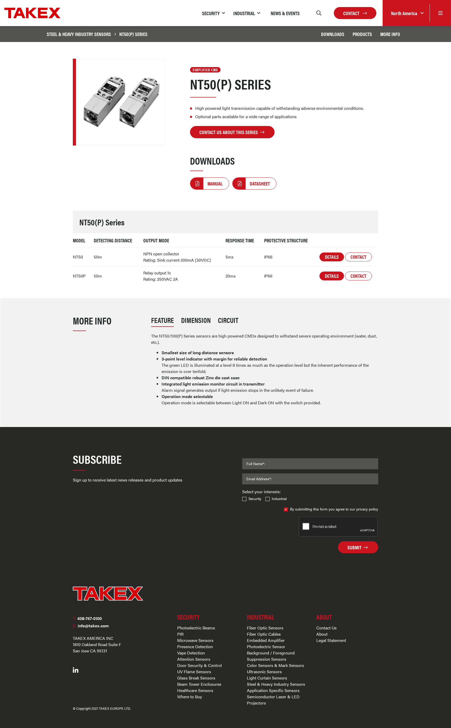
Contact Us (326, 628)
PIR (180, 634)
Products (362, 34)
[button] (213, 13)
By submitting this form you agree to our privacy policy (334, 509)
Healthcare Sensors (195, 690)
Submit (355, 547)
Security (254, 498)
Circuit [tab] (228, 320)
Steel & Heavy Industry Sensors (79, 34)
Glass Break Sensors (196, 678)
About (322, 634)
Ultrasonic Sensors (264, 672)
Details (332, 257)
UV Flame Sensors (194, 672)
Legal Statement (331, 640)
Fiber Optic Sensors (265, 628)
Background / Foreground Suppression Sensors (271, 656)
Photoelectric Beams (196, 628)
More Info (390, 34)
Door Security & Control (199, 665)
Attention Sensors (193, 659)
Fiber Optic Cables (264, 634)
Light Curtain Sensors (267, 678)
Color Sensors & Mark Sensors (275, 665)
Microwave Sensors (195, 640)
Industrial (279, 498)
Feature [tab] (162, 320)
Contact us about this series (229, 132)
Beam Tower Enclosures (199, 684)
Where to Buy (189, 697)
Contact (351, 13)
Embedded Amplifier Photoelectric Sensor (266, 643)
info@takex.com (91, 626)
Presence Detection (195, 646)
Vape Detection (191, 653)
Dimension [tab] (196, 320)
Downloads (332, 34)
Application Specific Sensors (273, 690)
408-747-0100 (87, 618)
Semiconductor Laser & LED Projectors (273, 700)
